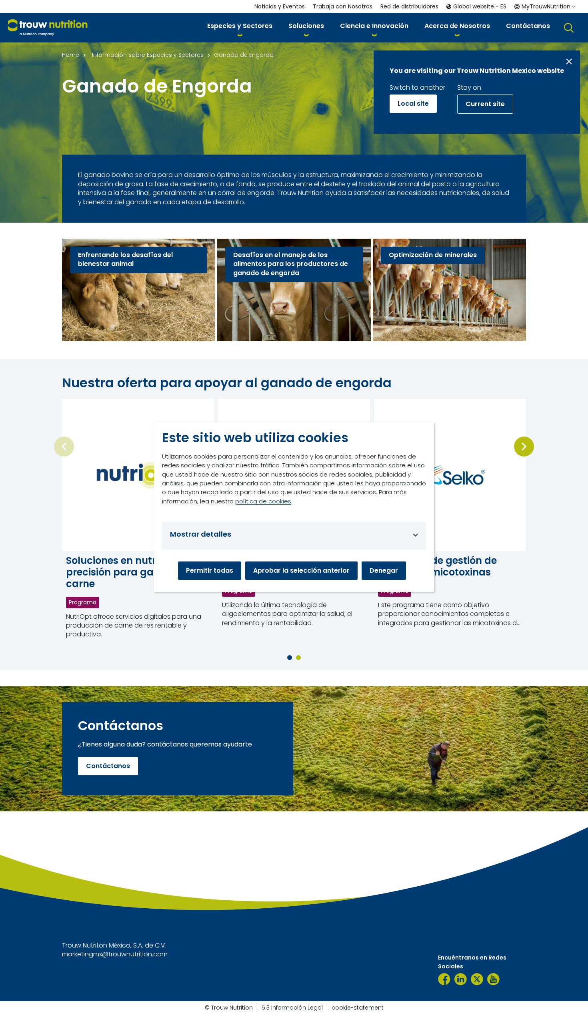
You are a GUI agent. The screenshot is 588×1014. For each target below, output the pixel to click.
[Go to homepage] (48, 27)
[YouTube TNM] (493, 979)
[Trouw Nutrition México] (444, 979)
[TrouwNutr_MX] (477, 979)
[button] (239, 27)
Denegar (384, 570)
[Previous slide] (64, 447)
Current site (485, 104)
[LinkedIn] (460, 979)
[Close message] (569, 61)
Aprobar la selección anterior (301, 570)
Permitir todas (209, 570)
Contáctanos (108, 766)
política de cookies (263, 501)
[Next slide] (524, 447)
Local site (413, 103)
